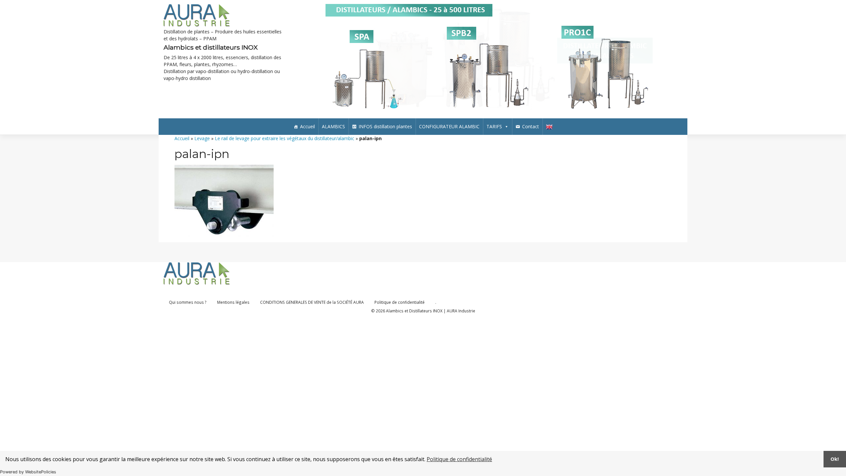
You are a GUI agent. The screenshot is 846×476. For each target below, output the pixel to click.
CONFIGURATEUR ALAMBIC (449, 126)
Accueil (307, 126)
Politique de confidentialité (459, 459)
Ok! (834, 459)
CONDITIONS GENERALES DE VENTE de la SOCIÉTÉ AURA (312, 302)
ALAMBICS (333, 126)
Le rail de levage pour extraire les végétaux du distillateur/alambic (284, 138)
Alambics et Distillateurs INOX (414, 310)
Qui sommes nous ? (188, 302)
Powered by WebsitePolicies (28, 471)
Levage (202, 138)
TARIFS (494, 126)
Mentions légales (233, 302)
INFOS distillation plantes (385, 126)
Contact (530, 126)
